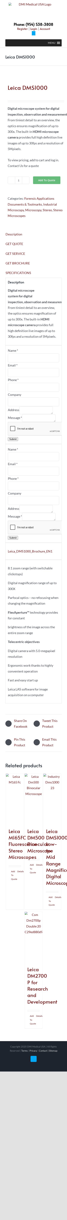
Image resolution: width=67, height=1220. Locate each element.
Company (14, 395)
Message (15, 418)
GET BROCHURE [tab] (18, 263)
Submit (13, 439)
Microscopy (33, 210)
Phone (13, 380)
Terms (24, 1050)
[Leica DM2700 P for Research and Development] (34, 937)
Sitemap (53, 1050)
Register (22, 29)
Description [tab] (14, 234)
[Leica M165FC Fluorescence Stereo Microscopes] (15, 799)
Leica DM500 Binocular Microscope (40, 841)
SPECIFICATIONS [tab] (18, 273)
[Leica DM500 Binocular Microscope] (34, 799)
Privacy (33, 1050)
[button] (51, 42)
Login (33, 29)
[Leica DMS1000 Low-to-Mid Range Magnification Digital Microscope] (52, 799)
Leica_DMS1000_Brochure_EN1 (30, 551)
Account (45, 29)
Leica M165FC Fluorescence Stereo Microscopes (23, 844)
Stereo (47, 210)
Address (13, 410)
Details (19, 871)
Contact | (44, 1050)
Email (13, 365)
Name (13, 350)
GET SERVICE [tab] (15, 254)
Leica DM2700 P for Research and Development (42, 985)
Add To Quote (46, 180)
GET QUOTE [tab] (14, 244)
